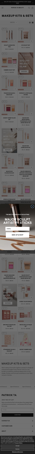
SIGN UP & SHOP (17, 235)
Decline (17, 449)
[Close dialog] (32, 206)
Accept (17, 445)
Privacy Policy (18, 443)
